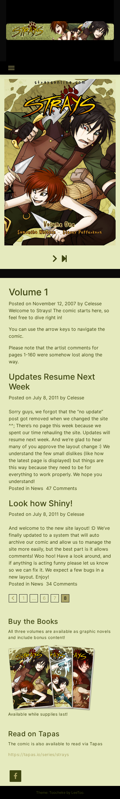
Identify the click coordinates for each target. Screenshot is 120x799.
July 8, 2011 (46, 398)
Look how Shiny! (41, 503)
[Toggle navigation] (11, 68)
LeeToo (77, 792)
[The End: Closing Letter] (64, 258)
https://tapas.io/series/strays (38, 754)
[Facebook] (15, 776)
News (37, 488)
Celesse (93, 303)
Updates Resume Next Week (52, 382)
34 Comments (61, 584)
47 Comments (61, 488)
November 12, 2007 (54, 303)
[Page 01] (54, 258)
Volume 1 (28, 292)
